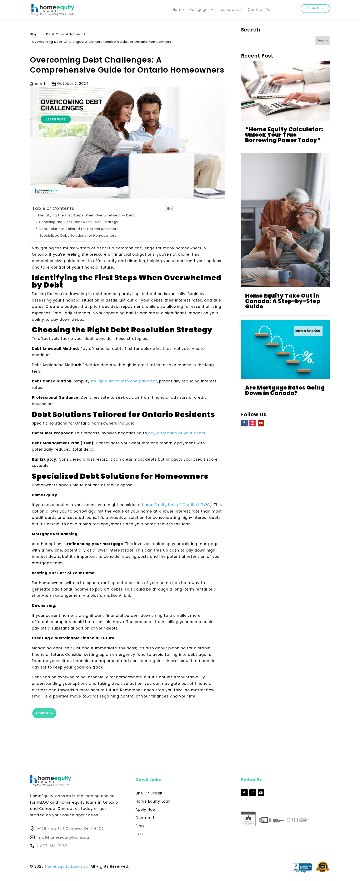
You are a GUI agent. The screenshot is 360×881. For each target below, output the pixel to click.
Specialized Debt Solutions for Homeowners (77, 235)
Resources (229, 9)
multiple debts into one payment (124, 381)
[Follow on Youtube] (261, 423)
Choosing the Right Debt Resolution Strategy (78, 222)
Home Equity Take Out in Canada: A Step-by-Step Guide (282, 301)
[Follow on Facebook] (244, 423)
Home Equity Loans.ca (67, 866)
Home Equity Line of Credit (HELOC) (177, 504)
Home (178, 9)
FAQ (139, 834)
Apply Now (315, 8)
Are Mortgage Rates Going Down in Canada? (285, 390)
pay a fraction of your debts (176, 433)
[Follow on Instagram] (252, 423)
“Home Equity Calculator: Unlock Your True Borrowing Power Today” (284, 135)
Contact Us (259, 9)
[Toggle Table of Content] (166, 208)
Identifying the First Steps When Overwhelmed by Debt (86, 215)
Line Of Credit (149, 793)
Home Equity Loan (153, 801)
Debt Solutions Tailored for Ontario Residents (79, 229)
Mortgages (199, 9)
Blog (139, 825)
